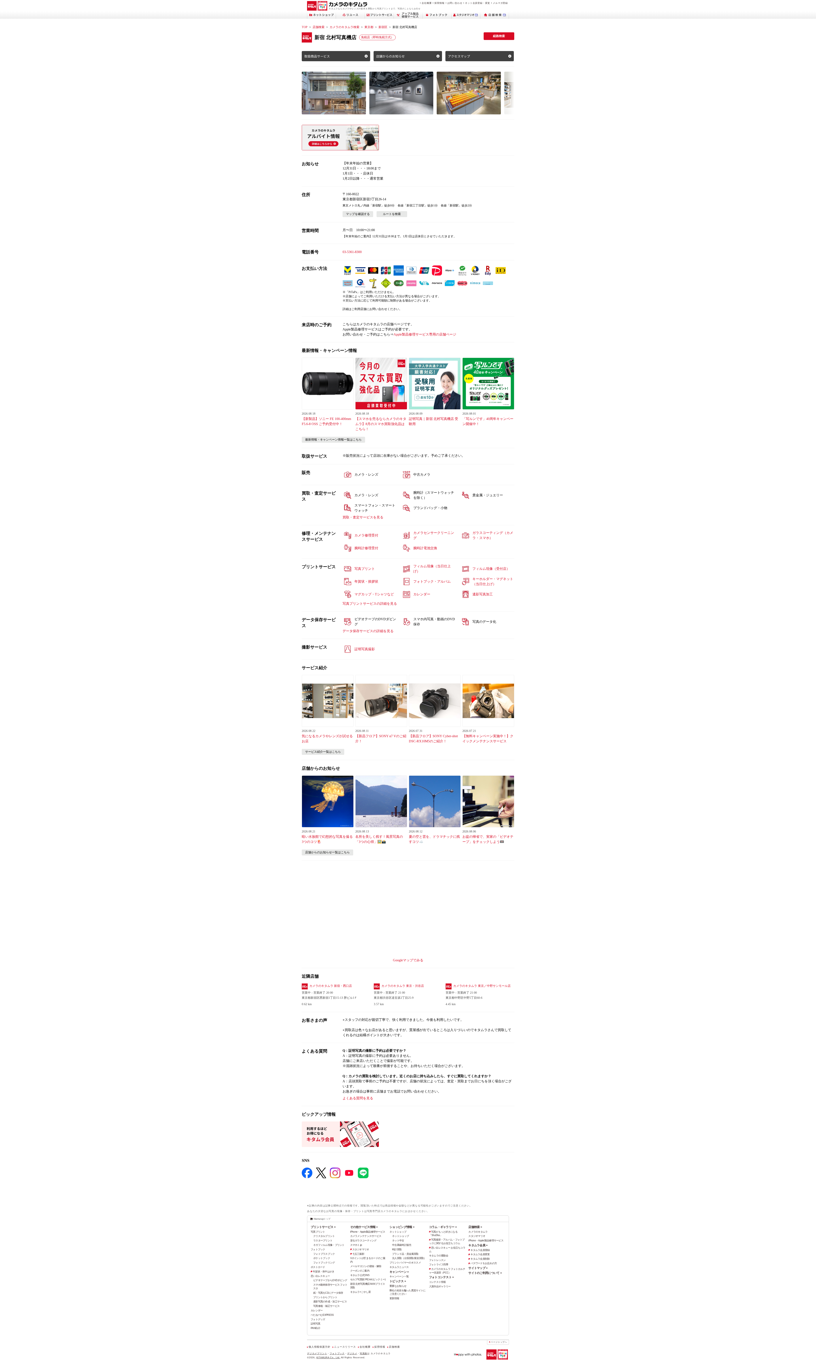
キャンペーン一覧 (399, 1276)
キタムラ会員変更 (480, 1254)
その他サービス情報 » (364, 1227)
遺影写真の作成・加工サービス (330, 1301)
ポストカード (318, 1267)
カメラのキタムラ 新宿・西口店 (330, 985)
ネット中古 (398, 1240)
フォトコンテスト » (441, 1277)
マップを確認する (358, 214)
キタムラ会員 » (477, 1245)
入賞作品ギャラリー (440, 1286)
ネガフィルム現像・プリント (328, 1244)
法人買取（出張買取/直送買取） (409, 1258)
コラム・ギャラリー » (443, 1227)
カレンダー (317, 1310)
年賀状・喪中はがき (323, 1271)
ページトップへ (499, 1342)
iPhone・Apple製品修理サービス (367, 1231)
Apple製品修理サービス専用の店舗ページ (425, 334)
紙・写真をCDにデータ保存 (328, 1292)
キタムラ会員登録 (480, 1250)
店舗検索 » (475, 1227)
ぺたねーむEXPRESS (322, 1314)
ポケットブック (321, 1258)
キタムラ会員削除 (480, 1258)
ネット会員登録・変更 (477, 2)
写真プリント (318, 1231)
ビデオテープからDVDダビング (330, 1280)
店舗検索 (318, 27)
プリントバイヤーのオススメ (405, 1262)
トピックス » (398, 1281)
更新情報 (394, 1298)
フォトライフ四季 (438, 1264)
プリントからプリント (325, 1297)
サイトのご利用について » (485, 1273)
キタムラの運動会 (438, 1255)
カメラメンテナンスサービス (365, 1236)
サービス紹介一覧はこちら (323, 751)
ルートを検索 (392, 214)
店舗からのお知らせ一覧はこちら (327, 852)
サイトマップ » (477, 1268)
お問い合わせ (454, 2)
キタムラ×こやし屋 (360, 1291)
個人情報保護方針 (319, 1346)
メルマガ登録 (500, 2)
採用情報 (439, 2)
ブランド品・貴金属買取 (405, 1253)
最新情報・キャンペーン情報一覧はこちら (333, 439)
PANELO (315, 1328)
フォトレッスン (437, 1260)
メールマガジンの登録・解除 (365, 1266)
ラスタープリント (322, 1240)
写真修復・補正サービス (326, 1306)
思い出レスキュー (320, 1276)
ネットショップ (398, 1231)
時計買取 (397, 1249)
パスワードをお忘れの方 (483, 1263)
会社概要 (427, 2)
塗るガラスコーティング (363, 1240)
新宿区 (382, 27)
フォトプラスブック (324, 1253)
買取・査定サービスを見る (363, 517)
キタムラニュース (399, 1267)
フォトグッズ (318, 1319)
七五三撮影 (358, 1253)
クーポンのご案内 (359, 1270)
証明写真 (315, 1323)
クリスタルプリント (324, 1236)
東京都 (368, 27)
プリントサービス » (323, 1227)
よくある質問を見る (358, 1098)
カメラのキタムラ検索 (344, 27)
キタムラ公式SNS (360, 1275)
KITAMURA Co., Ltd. (328, 1357)
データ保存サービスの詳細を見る (368, 631)
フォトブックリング (324, 1262)
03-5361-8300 (352, 252)
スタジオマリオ (360, 1249)
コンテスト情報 (437, 1281)
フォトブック (318, 1249)
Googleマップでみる (408, 960)
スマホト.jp (356, 1244)
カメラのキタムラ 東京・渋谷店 (402, 985)
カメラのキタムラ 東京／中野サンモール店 (482, 985)
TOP (304, 27)
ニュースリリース (345, 1346)
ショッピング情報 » (402, 1227)
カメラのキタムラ (477, 1231)
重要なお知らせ (398, 1286)
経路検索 (499, 36)
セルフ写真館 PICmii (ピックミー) (368, 1279)
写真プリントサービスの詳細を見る (370, 603)
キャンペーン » (399, 1271)
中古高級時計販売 (401, 1244)
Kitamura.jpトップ (322, 1219)
